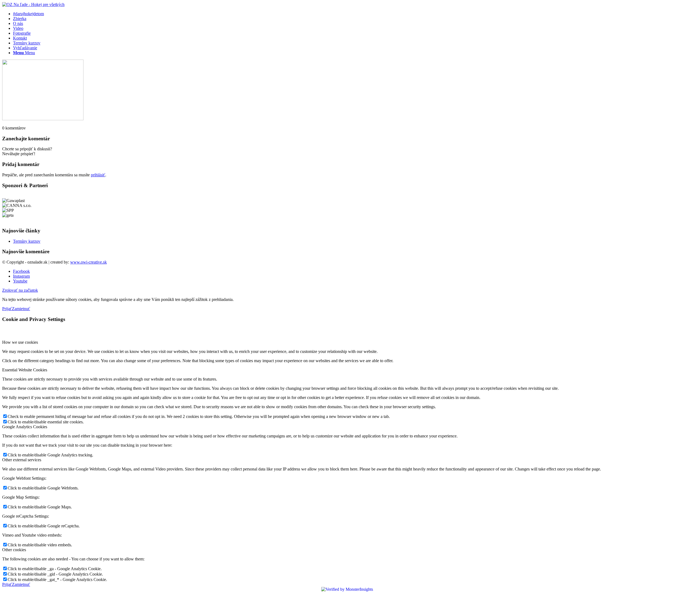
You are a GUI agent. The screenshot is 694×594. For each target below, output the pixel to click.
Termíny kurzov (26, 241)
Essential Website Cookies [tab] (24, 370)
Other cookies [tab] (14, 549)
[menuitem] (352, 13)
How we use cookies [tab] (20, 342)
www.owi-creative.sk (88, 262)
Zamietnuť (21, 308)
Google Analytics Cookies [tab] (24, 426)
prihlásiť (98, 175)
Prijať (7, 308)
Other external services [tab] (21, 459)
